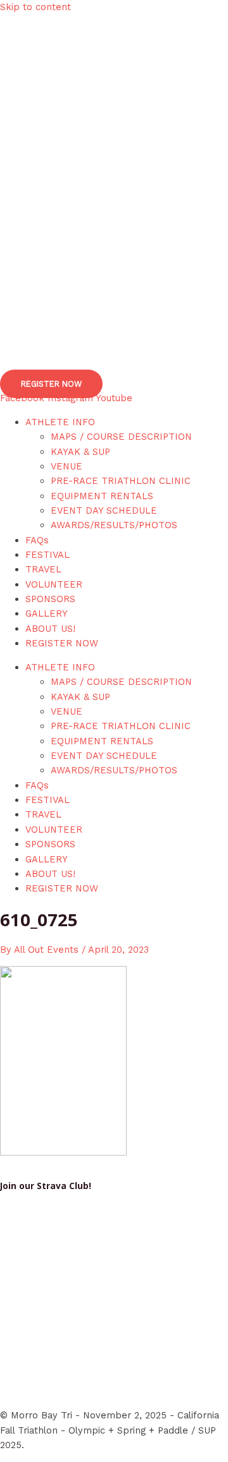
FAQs (37, 540)
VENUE (66, 466)
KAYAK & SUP (80, 451)
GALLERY (46, 613)
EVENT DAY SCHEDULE (104, 510)
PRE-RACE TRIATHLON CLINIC (121, 480)
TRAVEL (43, 569)
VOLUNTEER (53, 584)
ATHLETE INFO (60, 422)
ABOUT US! (50, 628)
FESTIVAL (47, 554)
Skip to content (35, 7)
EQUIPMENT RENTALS (102, 496)
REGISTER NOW (61, 643)
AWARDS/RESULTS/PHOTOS (114, 525)
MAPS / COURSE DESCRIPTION (121, 436)
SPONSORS (50, 599)
